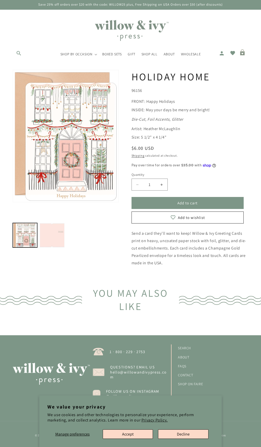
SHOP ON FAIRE (190, 384)
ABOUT (183, 357)
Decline (183, 434)
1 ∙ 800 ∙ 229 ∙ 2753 (127, 351)
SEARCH (184, 348)
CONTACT (185, 375)
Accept (128, 434)
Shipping (138, 155)
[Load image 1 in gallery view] (25, 235)
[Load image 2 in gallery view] (52, 235)
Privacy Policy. (154, 420)
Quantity (138, 174)
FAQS (182, 366)
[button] (18, 52)
